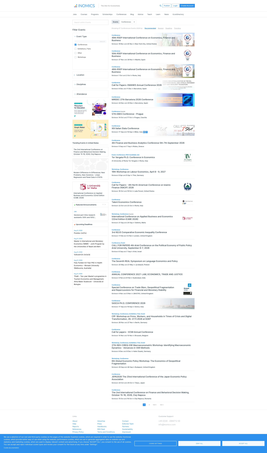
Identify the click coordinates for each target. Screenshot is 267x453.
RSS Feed (101, 429)
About (74, 421)
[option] (90, 214)
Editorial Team (128, 424)
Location (80, 75)
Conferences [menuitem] (121, 14)
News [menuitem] (166, 14)
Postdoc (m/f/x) (80, 233)
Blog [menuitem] (132, 14)
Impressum (126, 432)
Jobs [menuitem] (75, 14)
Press (99, 424)
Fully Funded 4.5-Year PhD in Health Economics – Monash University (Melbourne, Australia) (88, 265)
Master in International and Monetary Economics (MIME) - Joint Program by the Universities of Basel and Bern (89, 243)
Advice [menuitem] (140, 14)
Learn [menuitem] (158, 14)
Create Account (187, 6)
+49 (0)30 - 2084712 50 (169, 421)
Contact (125, 421)
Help (74, 424)
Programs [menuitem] (95, 14)
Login (175, 6)
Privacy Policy (78, 432)
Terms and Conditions (106, 432)
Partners (125, 426)
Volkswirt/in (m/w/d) (82, 255)
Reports (75, 426)
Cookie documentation (11, 448)
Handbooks (101, 426)
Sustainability (127, 429)
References (76, 429)
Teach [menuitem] (149, 14)
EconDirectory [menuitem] (178, 14)
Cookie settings (155, 443)
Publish (167, 6)
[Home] (84, 5)
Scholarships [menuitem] (107, 14)
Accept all (243, 443)
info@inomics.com (167, 424)
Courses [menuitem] (84, 14)
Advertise (101, 421)
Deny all (199, 443)
